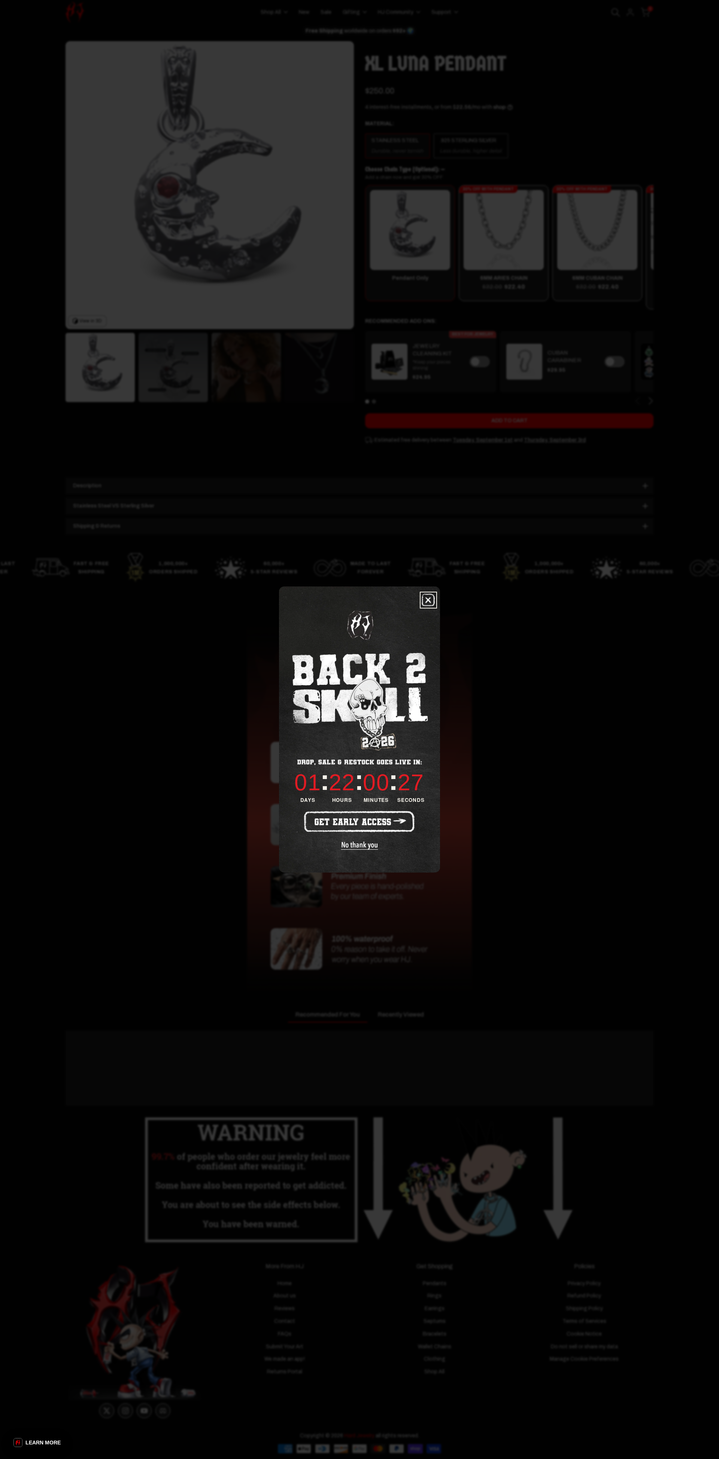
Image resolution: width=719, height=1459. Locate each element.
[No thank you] (359, 845)
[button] (37, 1443)
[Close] (428, 600)
